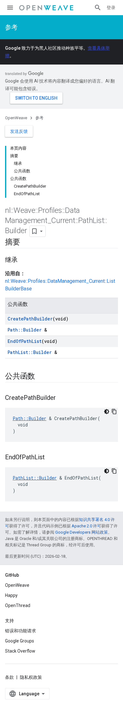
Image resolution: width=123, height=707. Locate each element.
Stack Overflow (20, 651)
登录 (111, 7)
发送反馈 (19, 131)
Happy (11, 595)
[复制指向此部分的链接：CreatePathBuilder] (62, 398)
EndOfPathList (25, 341)
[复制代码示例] (114, 411)
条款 (9, 677)
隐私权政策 (31, 677)
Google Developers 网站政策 (81, 532)
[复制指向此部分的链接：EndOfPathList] (51, 458)
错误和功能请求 (20, 630)
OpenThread (17, 605)
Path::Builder (25, 330)
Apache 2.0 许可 (86, 526)
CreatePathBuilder (30, 319)
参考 (11, 27)
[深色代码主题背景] (106, 411)
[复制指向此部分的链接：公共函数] (41, 377)
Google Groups (19, 640)
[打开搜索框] (98, 7)
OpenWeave (16, 117)
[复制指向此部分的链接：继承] (24, 260)
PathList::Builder (30, 352)
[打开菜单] (10, 7)
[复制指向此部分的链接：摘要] (26, 242)
